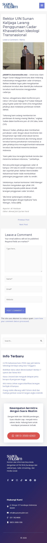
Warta (22, 39)
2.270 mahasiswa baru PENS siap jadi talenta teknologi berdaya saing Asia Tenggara (21, 364)
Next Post (23, 224)
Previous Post (23, 220)
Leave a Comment (10, 39)
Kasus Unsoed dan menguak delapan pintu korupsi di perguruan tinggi (20, 378)
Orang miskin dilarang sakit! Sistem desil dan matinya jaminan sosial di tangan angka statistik (23, 391)
